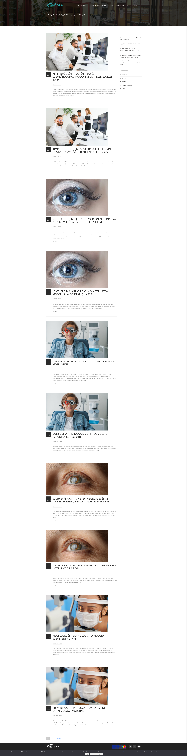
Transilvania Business (126, 85)
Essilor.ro (123, 78)
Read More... (55, 99)
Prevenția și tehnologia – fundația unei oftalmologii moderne (79, 709)
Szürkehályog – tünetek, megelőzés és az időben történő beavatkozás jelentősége (81, 500)
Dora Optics (124, 74)
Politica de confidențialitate (96, 754)
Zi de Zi (123, 88)
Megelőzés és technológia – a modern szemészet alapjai (79, 637)
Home (128, 15)
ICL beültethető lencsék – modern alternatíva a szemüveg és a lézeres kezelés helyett (84, 220)
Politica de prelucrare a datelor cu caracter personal (122, 751)
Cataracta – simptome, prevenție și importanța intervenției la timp (84, 567)
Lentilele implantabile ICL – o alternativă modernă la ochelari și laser (81, 293)
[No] (185, 753)
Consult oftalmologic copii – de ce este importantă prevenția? (80, 435)
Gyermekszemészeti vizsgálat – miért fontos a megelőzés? (84, 363)
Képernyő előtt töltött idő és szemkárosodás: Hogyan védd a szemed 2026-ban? (83, 76)
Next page (59, 738)
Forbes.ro (123, 81)
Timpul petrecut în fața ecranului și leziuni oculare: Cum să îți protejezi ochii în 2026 (82, 150)
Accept (86, 754)
